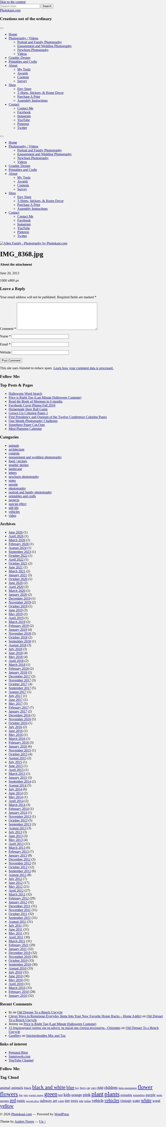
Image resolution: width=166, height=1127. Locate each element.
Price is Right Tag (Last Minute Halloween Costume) (45, 397)
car (88, 1088)
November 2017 (20, 680)
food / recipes (18, 461)
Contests (23, 77)
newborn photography (24, 476)
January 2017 (18, 711)
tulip (81, 1101)
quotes (4, 1101)
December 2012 (19, 859)
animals (14, 445)
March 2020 (17, 590)
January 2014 (18, 812)
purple (151, 1095)
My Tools (23, 69)
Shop (12, 85)
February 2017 (19, 707)
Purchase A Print (28, 96)
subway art (48, 1100)
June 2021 (16, 567)
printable (126, 1095)
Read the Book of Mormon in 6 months (35, 401)
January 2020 (18, 594)
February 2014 (19, 809)
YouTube (23, 120)
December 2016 (19, 715)
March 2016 (17, 738)
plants (112, 1093)
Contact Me (25, 108)
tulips (87, 1101)
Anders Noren (24, 1121)
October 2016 (18, 723)
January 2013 (18, 855)
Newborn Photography (33, 50)
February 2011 (19, 945)
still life (14, 508)
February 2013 (19, 851)
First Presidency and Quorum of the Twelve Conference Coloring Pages (58, 417)
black (27, 1088)
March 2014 (17, 805)
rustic (21, 1100)
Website (5, 352)
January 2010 (18, 995)
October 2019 (18, 606)
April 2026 (16, 536)
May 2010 (16, 980)
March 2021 (17, 571)
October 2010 (18, 960)
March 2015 (17, 773)
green (50, 1094)
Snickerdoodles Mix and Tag (45, 1035)
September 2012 (20, 871)
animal (5, 1088)
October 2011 (18, 914)
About (13, 65)
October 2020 (18, 579)
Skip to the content (13, 2)
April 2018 (16, 661)
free (21, 1095)
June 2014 (16, 793)
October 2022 (18, 555)
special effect (17, 504)
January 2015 (18, 777)
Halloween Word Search (25, 393)
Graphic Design (19, 57)
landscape (15, 469)
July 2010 (15, 972)
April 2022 (16, 559)
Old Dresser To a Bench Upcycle (39, 1012)
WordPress (61, 1114)
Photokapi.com (10, 10)
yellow (7, 1106)
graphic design (19, 465)
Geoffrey (15, 1035)
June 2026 (16, 532)
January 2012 (18, 902)
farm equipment (127, 1088)
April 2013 (16, 844)
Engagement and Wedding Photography (44, 46)
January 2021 (18, 575)
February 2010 (19, 992)
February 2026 (19, 544)
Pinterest (23, 124)
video (12, 515)
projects (14, 500)
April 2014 (16, 801)
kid (60, 1095)
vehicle (98, 1100)
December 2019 (19, 598)
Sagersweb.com (19, 1056)
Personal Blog (18, 1052)
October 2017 (18, 684)
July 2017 (15, 696)
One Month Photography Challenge (33, 421)
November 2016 (20, 719)
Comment (8, 329)
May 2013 (16, 840)
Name (5, 336)
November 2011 (20, 910)
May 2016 (16, 735)
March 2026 (17, 540)
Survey (22, 81)
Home (13, 34)
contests (14, 453)
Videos (22, 54)
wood (156, 1101)
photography (17, 488)
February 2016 (19, 742)
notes (12, 480)
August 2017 (17, 692)
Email (5, 344)
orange (76, 1095)
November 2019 (20, 602)
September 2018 (20, 641)
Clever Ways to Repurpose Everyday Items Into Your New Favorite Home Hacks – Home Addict (75, 1016)
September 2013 (20, 824)
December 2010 (19, 953)
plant (97, 1094)
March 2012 (17, 894)
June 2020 (16, 583)
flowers (9, 1094)
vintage (126, 1101)
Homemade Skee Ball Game (28, 409)
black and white (48, 1087)
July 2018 (15, 649)
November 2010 (20, 956)
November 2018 (20, 633)
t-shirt (61, 1101)
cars (93, 1088)
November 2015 (20, 750)
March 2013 (17, 847)
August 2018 (17, 645)
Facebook (24, 112)
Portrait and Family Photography (39, 42)
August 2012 (17, 875)
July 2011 (15, 925)
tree (67, 1101)
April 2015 (16, 770)
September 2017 (20, 688)
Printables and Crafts (23, 61)
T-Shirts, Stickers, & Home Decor (40, 93)
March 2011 (17, 941)
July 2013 (15, 832)
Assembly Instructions (32, 100)
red (13, 1100)
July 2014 (15, 789)
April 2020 (16, 587)
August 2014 (17, 785)
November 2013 (20, 816)
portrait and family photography (30, 492)
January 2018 (18, 672)
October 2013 (18, 820)
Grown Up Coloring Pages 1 (28, 413)
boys (83, 1088)
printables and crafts (22, 496)
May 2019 (16, 614)
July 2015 (15, 762)
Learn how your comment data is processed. (83, 368)
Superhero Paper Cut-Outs (27, 425)
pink (87, 1094)
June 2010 (16, 976)
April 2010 (16, 984)
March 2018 (17, 664)
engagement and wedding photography (35, 457)
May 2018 (16, 657)
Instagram (24, 116)
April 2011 (16, 937)
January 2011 (18, 949)
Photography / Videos (23, 38)
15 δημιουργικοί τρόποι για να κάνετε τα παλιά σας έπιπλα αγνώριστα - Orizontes (64, 1028)
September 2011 (20, 918)
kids (67, 1094)
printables (139, 1095)
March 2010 (17, 988)
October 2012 (18, 867)
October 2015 (18, 754)
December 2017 (19, 676)
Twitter (22, 128)
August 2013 (17, 828)
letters (13, 473)
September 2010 (20, 964)
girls (26, 1095)
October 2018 (18, 637)
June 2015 (16, 766)
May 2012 (16, 886)
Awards (22, 73)
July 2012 (15, 879)
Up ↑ (42, 1121)
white (146, 1100)
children (111, 1087)
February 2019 (19, 626)
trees (74, 1101)
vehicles (14, 512)
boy (77, 1088)
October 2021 (18, 563)
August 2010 (17, 968)
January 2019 (18, 629)
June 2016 (16, 731)
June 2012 (16, 883)
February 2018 (19, 668)
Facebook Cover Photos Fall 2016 (32, 405)
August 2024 (17, 548)
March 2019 (17, 622)
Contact (14, 104)
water (136, 1101)
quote (159, 1095)
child (100, 1088)
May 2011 (15, 933)
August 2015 (17, 758)
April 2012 (16, 890)
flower (145, 1087)
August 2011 (17, 921)
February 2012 (19, 898)
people (13, 484)
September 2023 (20, 552)
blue (70, 1087)
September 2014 (20, 781)
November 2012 (20, 863)
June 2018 (16, 653)
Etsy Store (24, 89)
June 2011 (15, 929)
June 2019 (16, 610)
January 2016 (18, 746)
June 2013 (16, 836)
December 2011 (19, 906)
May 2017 (16, 703)
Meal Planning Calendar (25, 428)
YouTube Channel (21, 1060)
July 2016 (15, 727)
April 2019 (16, 618)
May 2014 (16, 797)
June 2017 (16, 700)
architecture (16, 449)
